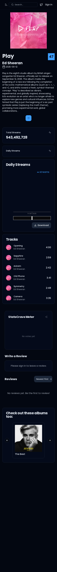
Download (43, 225)
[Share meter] (46, 317)
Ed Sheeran (12, 63)
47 (51, 56)
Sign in (48, 4)
